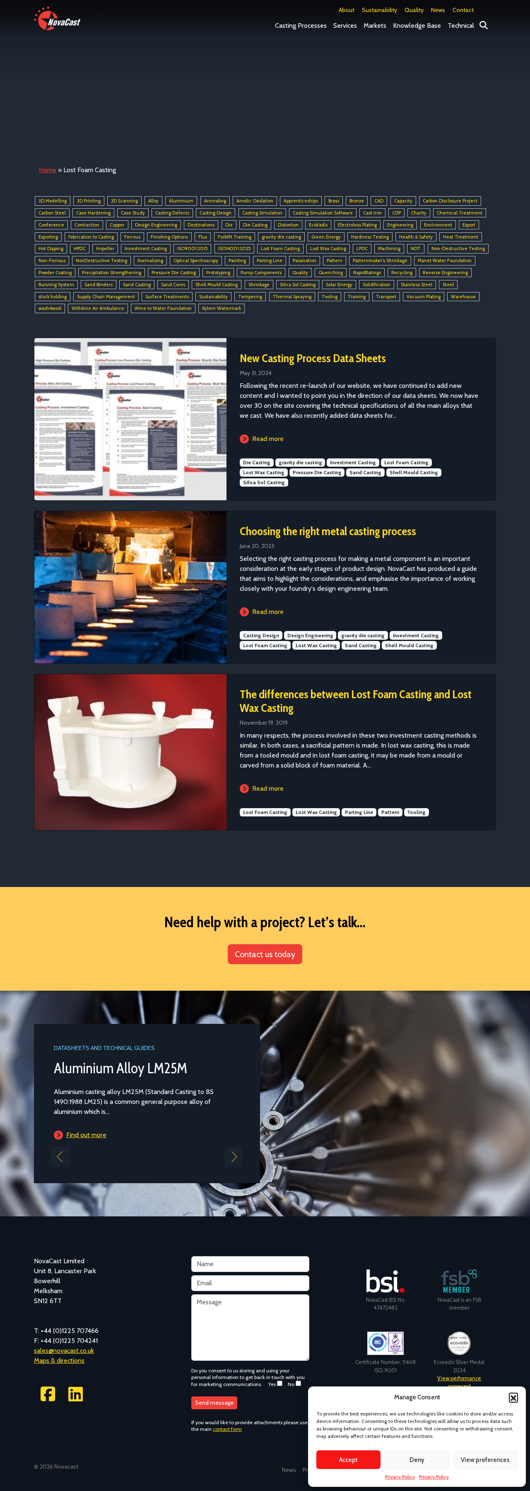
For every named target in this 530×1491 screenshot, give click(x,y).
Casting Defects (172, 213)
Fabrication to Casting (91, 237)
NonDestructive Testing (101, 260)
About (346, 10)
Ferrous (132, 237)
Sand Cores (173, 284)
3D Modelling (53, 201)
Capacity (403, 201)
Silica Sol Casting (298, 284)
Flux (202, 237)
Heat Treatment (460, 237)
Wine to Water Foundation (163, 309)
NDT (416, 249)
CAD (378, 201)
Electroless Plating (357, 225)
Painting (237, 260)
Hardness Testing (370, 237)
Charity (418, 213)
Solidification (376, 284)
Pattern (334, 260)
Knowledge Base (417, 25)
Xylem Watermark (221, 309)
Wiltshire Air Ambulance (98, 309)
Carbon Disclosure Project (450, 201)
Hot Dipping (51, 249)
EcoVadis (318, 225)
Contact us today (265, 954)
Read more (268, 439)
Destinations (201, 225)
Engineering (400, 225)
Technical (461, 25)
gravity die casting (281, 237)
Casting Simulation (262, 213)
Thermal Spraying (292, 297)
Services (345, 25)
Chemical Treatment (459, 213)
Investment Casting (146, 249)
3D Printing (89, 201)
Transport (386, 297)
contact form (227, 1429)
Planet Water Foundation (445, 260)
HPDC (80, 249)
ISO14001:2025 (234, 249)
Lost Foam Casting (280, 249)
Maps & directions (59, 1360)
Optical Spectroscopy (195, 260)
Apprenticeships (301, 201)
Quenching (330, 272)
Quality (414, 10)
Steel (448, 284)
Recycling (401, 272)
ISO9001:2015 (192, 249)
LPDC (362, 249)
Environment (438, 225)
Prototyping (218, 272)
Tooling (329, 297)
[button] (513, 1397)
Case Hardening (93, 213)
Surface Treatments (167, 297)
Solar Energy (339, 284)
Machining (389, 249)
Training (357, 297)
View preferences (485, 1460)
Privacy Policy (400, 1477)
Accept (348, 1460)
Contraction (87, 225)
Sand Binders (98, 284)
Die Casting (255, 225)
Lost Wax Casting (328, 249)
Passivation (304, 260)
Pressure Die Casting (174, 272)
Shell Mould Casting (216, 284)
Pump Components (261, 272)
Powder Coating (55, 272)
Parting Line (269, 260)
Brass (333, 201)
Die (229, 225)
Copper (117, 225)
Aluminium (181, 201)
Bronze (356, 201)
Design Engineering (156, 225)
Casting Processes (301, 25)
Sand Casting (137, 284)
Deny (417, 1460)
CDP (396, 213)
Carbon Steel (52, 213)
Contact (463, 10)
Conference (51, 225)
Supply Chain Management (106, 297)
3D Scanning (124, 201)
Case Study (133, 213)
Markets (375, 25)
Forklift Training (234, 237)
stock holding (53, 297)
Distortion (288, 225)
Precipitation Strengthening (111, 272)
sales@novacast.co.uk (64, 1351)
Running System (56, 284)
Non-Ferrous (52, 260)
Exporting (48, 237)
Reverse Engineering (445, 272)
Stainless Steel (416, 284)
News (438, 10)
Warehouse (463, 297)
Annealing (215, 201)
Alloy (153, 201)
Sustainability (379, 10)
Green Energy (326, 237)
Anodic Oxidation (254, 201)
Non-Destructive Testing (458, 249)
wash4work (50, 309)
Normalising (150, 260)
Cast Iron (372, 213)
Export (469, 225)
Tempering (250, 297)
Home (47, 170)
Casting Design (215, 213)
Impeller (105, 249)
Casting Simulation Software (323, 213)
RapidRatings (367, 272)
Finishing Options (169, 237)
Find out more (86, 1135)
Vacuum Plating (424, 297)
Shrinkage (259, 284)
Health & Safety (416, 237)
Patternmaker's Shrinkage (380, 260)
